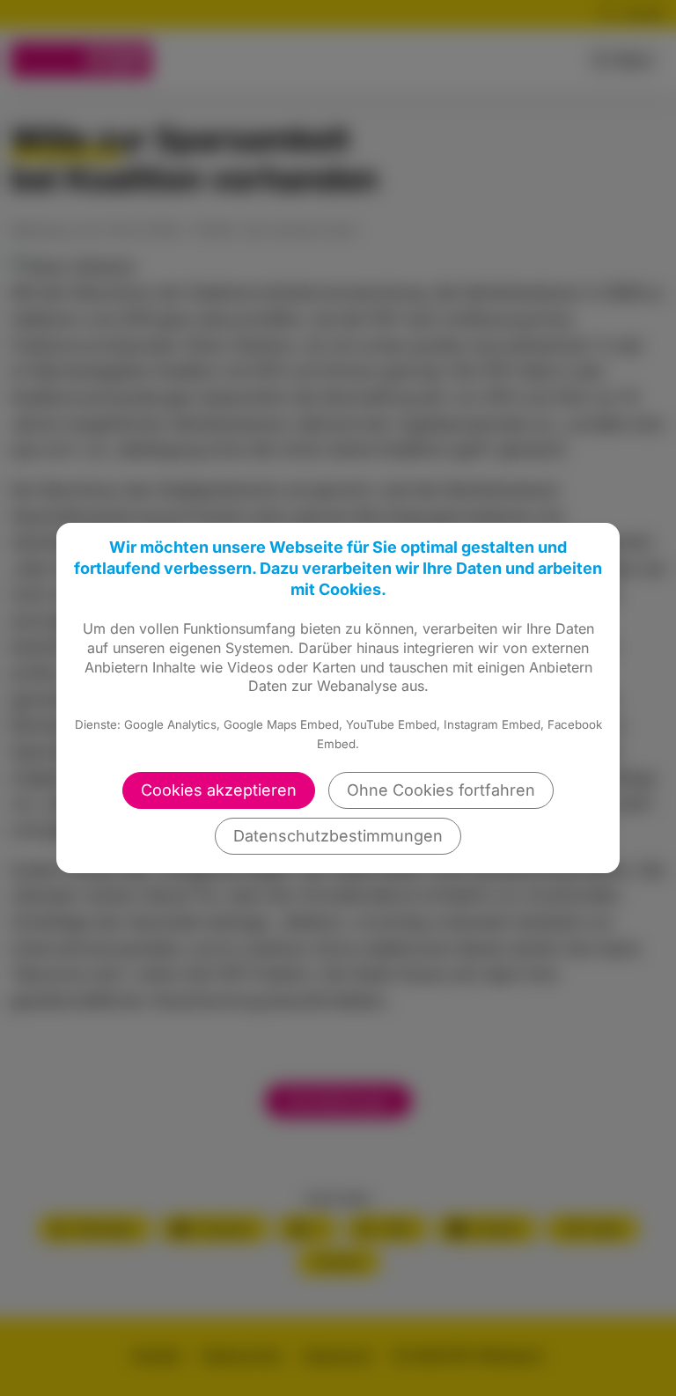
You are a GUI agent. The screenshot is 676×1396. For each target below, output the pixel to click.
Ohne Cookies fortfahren (441, 790)
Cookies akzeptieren (219, 790)
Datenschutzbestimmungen (338, 836)
